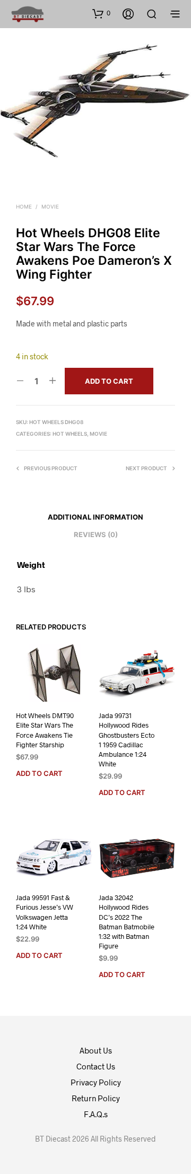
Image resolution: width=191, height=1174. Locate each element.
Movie (50, 206)
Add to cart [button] (39, 773)
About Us (96, 1050)
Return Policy (96, 1098)
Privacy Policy (96, 1082)
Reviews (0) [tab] (96, 534)
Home (24, 206)
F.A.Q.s (96, 1114)
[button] (101, 13)
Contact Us (95, 1066)
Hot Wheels (70, 433)
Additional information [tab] (95, 517)
